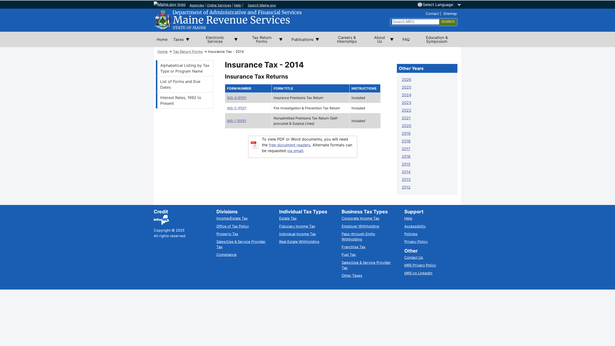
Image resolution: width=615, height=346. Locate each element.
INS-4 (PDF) (236, 98)
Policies (411, 234)
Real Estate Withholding (299, 242)
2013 (406, 179)
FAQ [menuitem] (406, 39)
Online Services (219, 5)
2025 (406, 87)
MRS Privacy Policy (420, 265)
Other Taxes (352, 275)
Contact (432, 14)
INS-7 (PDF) (236, 121)
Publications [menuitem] (301, 42)
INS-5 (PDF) (236, 108)
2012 (406, 187)
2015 (406, 164)
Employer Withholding (360, 226)
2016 (406, 156)
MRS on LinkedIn (418, 273)
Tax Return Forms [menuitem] (257, 41)
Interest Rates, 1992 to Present (180, 100)
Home (163, 51)
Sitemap (450, 14)
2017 (406, 148)
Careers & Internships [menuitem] (347, 39)
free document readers (289, 144)
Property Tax (227, 234)
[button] (442, 4)
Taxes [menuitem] (177, 42)
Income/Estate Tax (232, 218)
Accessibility (415, 226)
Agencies (197, 5)
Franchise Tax (353, 247)
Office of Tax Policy (232, 226)
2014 (406, 171)
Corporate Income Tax (360, 218)
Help (237, 5)
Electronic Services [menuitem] (209, 41)
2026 (406, 79)
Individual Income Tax (297, 234)
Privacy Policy (416, 242)
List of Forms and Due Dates (180, 84)
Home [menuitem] (162, 39)
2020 (406, 125)
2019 (406, 133)
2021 (406, 118)
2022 (406, 110)
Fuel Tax (349, 255)
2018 (406, 141)
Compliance (226, 255)
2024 (406, 95)
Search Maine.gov (262, 5)
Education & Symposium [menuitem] (437, 39)
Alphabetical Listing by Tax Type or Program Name (184, 68)
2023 (406, 102)
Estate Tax (288, 218)
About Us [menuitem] (377, 41)
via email (295, 150)
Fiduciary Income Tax (297, 226)
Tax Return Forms (188, 51)
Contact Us (413, 257)
